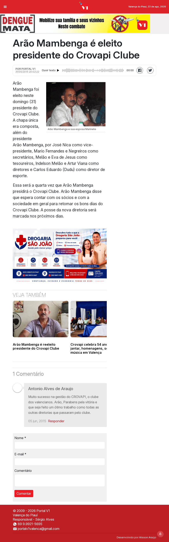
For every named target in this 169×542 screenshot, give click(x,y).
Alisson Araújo (147, 537)
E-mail (20, 454)
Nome (20, 438)
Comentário (23, 470)
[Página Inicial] (84, 6)
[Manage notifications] (160, 534)
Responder (56, 421)
